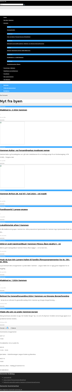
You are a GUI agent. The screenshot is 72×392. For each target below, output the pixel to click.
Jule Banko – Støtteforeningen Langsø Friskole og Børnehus (18, 354)
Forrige (2, 328)
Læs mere (2, 119)
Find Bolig (6, 73)
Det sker (9, 27)
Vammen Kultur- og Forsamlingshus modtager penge (25, 150)
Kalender (9, 47)
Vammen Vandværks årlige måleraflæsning (18, 50)
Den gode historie (9, 76)
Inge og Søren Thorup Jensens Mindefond (18, 36)
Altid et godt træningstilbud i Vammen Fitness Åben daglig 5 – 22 (30, 244)
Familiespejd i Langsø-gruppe (14, 209)
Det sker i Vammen (9, 20)
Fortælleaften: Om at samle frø (9, 343)
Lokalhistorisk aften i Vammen (14, 225)
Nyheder (6, 23)
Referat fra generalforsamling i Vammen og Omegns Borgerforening (25, 43)
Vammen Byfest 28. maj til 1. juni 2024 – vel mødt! (23, 194)
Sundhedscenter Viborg (13, 64)
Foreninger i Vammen (9, 68)
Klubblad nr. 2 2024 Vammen (13, 110)
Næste (14, 328)
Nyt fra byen (9, 33)
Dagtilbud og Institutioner (11, 71)
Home (5, 17)
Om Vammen (7, 79)
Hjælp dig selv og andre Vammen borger (19, 312)
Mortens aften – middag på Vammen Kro (12, 366)
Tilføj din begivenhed (10, 88)
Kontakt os (6, 91)
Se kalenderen (4, 370)
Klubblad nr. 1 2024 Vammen (13, 280)
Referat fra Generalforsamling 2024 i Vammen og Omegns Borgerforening (34, 296)
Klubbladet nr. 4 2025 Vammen (15, 57)
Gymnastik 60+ (11, 30)
